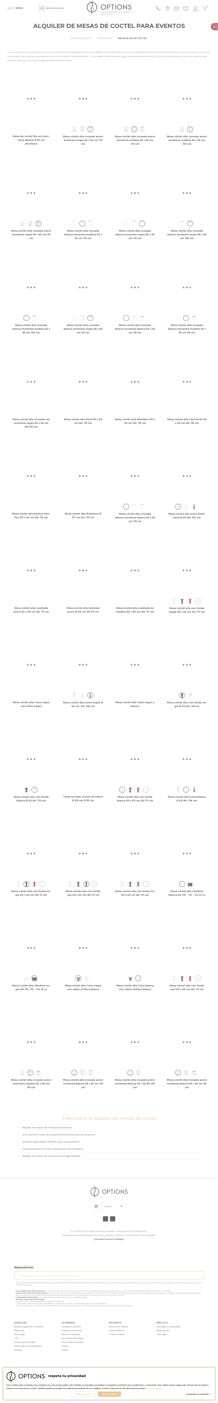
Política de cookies (154, 1388)
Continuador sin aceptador (199, 1394)
